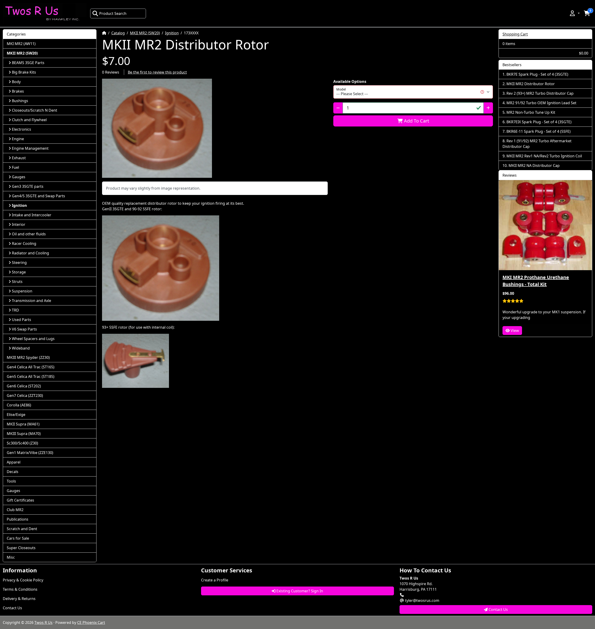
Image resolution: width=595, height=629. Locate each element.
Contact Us (12, 607)
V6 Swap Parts (24, 329)
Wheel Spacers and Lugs (33, 338)
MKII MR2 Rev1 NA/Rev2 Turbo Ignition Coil (544, 156)
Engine (18, 138)
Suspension (22, 291)
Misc (11, 557)
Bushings (20, 100)
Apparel (13, 462)
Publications (17, 519)
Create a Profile (214, 580)
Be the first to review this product (157, 72)
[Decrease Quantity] (338, 107)
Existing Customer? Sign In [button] (299, 590)
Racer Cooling (24, 243)
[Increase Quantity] (488, 107)
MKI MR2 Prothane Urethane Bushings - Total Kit (535, 280)
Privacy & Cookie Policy (23, 580)
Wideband (21, 348)
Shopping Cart (515, 34)
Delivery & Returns (19, 598)
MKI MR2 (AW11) (21, 43)
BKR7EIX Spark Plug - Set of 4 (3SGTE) (539, 121)
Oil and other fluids (29, 234)
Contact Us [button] (498, 609)
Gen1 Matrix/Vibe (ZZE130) (30, 452)
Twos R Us (43, 622)
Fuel (15, 167)
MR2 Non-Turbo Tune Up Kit (530, 112)
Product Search (112, 13)
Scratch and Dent (22, 528)
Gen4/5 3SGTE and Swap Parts (38, 195)
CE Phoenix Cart (91, 622)
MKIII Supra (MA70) (24, 433)
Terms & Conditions (20, 589)
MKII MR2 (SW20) (145, 33)
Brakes (18, 91)
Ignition (172, 33)
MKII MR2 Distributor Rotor (530, 83)
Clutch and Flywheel (29, 119)
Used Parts (21, 319)
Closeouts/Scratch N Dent (34, 110)
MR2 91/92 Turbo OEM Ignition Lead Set (541, 102)
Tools (11, 481)
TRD (15, 310)
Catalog (118, 33)
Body (16, 81)
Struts (17, 281)
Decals (12, 471)
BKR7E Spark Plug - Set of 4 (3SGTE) (537, 74)
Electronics (21, 129)
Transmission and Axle (31, 300)
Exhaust (19, 157)
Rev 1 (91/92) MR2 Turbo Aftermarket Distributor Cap (537, 143)
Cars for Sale (18, 538)
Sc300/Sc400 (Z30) (22, 443)
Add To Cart (416, 121)
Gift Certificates (20, 500)
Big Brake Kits (24, 72)
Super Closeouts (21, 547)
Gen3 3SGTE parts (27, 186)
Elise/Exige (16, 414)
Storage (19, 272)
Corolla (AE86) (19, 405)
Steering (19, 262)
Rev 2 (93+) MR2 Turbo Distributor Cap (540, 93)
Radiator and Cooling (30, 253)
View (514, 330)
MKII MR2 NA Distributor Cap (534, 165)
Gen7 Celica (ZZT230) (25, 395)
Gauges (18, 176)
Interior (18, 224)
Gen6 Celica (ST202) (24, 386)
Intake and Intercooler (31, 214)
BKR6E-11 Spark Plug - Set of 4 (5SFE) (538, 131)
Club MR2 (15, 509)
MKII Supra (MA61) (23, 424)
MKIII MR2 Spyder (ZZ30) (28, 357)
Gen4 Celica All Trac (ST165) (30, 367)
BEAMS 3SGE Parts (28, 62)
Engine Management (30, 148)
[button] (574, 13)
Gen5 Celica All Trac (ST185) (30, 376)
